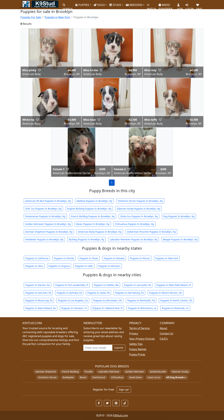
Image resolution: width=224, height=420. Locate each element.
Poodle (88, 371)
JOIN (180, 7)
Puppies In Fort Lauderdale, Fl (71, 285)
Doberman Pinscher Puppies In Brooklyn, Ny (151, 231)
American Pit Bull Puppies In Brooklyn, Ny (48, 200)
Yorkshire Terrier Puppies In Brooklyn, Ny (140, 200)
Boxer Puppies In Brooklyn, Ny (92, 224)
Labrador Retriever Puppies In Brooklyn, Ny (133, 239)
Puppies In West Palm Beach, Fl (173, 285)
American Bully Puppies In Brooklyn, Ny (100, 231)
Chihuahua (117, 377)
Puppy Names (137, 349)
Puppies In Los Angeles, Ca (73, 300)
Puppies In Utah (84, 266)
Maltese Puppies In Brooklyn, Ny (94, 200)
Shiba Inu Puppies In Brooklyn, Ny (139, 216)
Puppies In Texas (89, 258)
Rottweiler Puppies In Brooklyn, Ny (44, 239)
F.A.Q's (164, 338)
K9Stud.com (120, 415)
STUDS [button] (116, 5)
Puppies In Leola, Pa (98, 292)
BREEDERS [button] (135, 5)
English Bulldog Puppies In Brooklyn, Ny (89, 208)
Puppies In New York (166, 258)
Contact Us (166, 333)
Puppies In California (36, 258)
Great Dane (135, 377)
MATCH (151, 7)
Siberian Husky (180, 371)
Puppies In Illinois (140, 258)
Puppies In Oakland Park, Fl (107, 308)
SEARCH (67, 7)
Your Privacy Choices (142, 338)
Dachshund (98, 377)
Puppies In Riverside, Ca (175, 308)
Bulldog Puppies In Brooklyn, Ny (86, 239)
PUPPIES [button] (83, 5)
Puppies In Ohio (34, 266)
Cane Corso (154, 377)
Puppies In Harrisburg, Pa (129, 292)
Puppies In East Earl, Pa (38, 292)
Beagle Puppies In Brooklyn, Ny (180, 239)
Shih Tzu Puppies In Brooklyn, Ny (43, 208)
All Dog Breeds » (176, 377)
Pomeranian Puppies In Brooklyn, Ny (45, 216)
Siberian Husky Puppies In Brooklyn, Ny (138, 208)
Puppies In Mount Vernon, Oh (165, 292)
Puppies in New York (57, 17)
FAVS (199, 7)
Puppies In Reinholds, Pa (141, 300)
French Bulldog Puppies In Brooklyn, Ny (93, 216)
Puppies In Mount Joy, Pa (38, 300)
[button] (39, 70)
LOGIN (189, 7)
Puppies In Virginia (59, 266)
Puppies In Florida (64, 258)
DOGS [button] (101, 5)
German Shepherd (46, 371)
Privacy (133, 333)
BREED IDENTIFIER (165, 5)
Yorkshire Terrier (47, 377)
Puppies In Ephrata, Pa (69, 292)
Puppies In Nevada (114, 258)
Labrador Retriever (108, 371)
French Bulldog (70, 371)
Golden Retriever (134, 371)
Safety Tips (136, 344)
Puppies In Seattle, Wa (106, 285)
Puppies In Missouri (109, 266)
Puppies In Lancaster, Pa (137, 285)
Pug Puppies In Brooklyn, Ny (178, 216)
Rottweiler (68, 377)
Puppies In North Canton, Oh (176, 300)
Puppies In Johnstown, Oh (107, 300)
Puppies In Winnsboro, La (142, 308)
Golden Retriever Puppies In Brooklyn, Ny (48, 224)
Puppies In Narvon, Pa (37, 285)
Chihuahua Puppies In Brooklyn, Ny (134, 224)
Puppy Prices (137, 354)
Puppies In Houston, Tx (74, 308)
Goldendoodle (158, 371)
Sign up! (124, 389)
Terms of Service (139, 328)
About (163, 328)
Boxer (83, 377)
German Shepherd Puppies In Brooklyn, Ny (48, 231)
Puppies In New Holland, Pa (40, 308)
